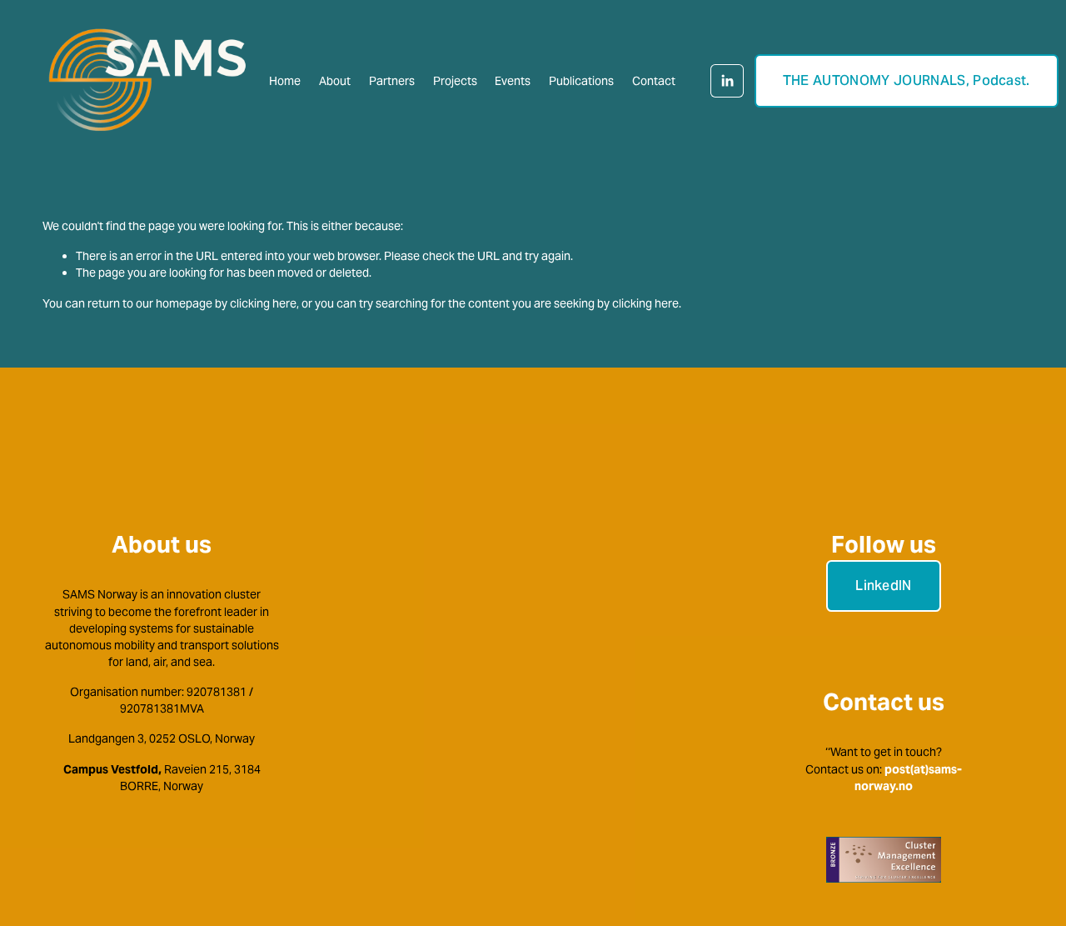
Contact (653, 80)
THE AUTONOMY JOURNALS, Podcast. (906, 80)
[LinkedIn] (727, 81)
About (335, 80)
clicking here (263, 303)
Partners (392, 80)
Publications (581, 80)
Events (513, 80)
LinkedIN (883, 585)
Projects (455, 80)
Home (285, 80)
